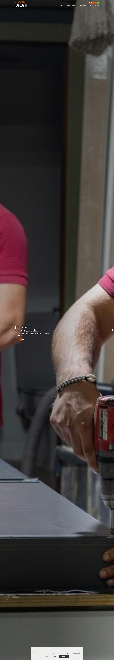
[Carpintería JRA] (21, 4)
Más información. (76, 653)
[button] (1, 330)
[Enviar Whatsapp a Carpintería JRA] (98, 3)
